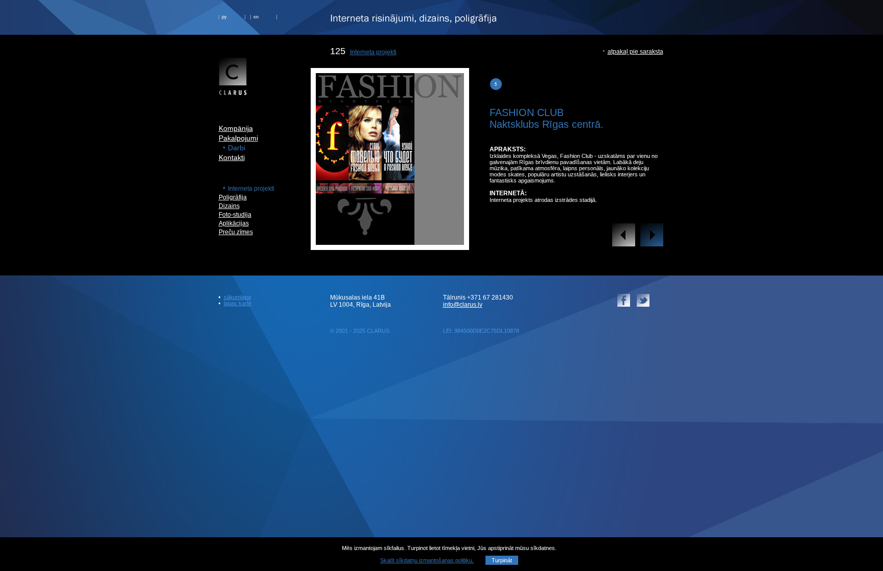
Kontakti (232, 157)
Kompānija (236, 128)
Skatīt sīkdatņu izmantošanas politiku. (427, 560)
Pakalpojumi (238, 138)
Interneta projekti (373, 52)
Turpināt (502, 560)
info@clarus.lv (462, 304)
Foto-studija (235, 214)
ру (224, 16)
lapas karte (237, 303)
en (256, 16)
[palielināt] (390, 242)
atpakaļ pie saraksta (635, 51)
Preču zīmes (236, 232)
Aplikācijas (234, 223)
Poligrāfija (233, 197)
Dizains (229, 206)
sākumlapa (237, 297)
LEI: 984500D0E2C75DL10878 (481, 331)
